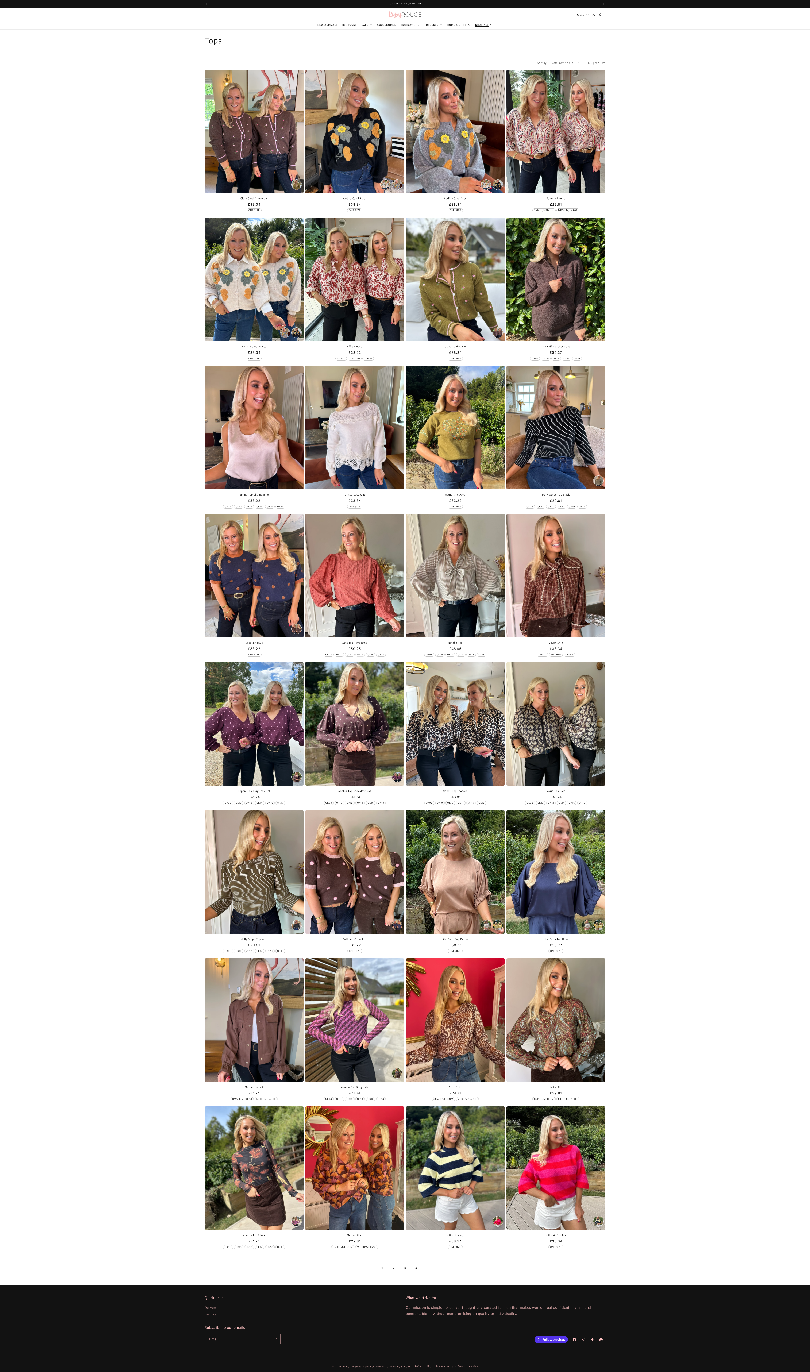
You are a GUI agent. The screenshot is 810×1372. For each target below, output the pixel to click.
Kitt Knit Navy (455, 1235)
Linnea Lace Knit (354, 494)
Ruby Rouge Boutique (356, 1366)
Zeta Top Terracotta (354, 642)
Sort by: (542, 63)
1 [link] (382, 1268)
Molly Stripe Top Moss (254, 939)
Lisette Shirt (556, 1087)
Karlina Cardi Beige (254, 346)
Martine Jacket (254, 1087)
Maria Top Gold (556, 791)
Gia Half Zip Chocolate (556, 346)
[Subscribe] (275, 1339)
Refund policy (423, 1366)
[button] (208, 14)
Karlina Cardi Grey (455, 198)
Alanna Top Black (254, 1235)
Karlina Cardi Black (355, 198)
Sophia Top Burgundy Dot (254, 791)
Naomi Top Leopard (455, 791)
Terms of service (468, 1366)
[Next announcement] (604, 4)
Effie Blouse (354, 346)
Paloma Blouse (556, 198)
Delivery (211, 1307)
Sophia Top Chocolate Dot (354, 791)
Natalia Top (455, 642)
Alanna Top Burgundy (354, 1087)
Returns (210, 1315)
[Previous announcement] (206, 4)
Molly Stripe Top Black (556, 494)
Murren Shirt (354, 1235)
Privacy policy (444, 1366)
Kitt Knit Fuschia (556, 1235)
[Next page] (427, 1268)
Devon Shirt (556, 642)
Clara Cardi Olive (455, 346)
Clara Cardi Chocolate (254, 198)
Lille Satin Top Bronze (455, 939)
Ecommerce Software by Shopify (390, 1366)
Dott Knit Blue (254, 642)
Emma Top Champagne (254, 494)
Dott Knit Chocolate (355, 939)
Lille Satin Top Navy (556, 939)
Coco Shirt (455, 1087)
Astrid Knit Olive (455, 494)
